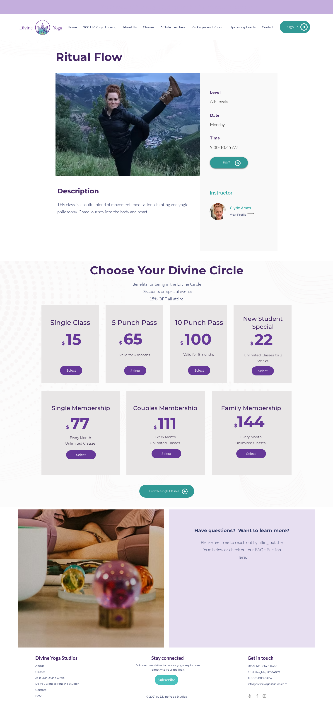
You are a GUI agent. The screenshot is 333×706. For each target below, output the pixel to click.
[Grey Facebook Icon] (257, 696)
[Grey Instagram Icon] (264, 696)
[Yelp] (250, 696)
